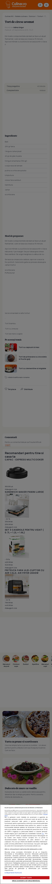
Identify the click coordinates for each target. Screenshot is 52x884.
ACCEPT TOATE (26, 878)
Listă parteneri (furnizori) (13, 873)
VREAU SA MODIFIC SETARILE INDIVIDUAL (26, 881)
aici (43, 833)
